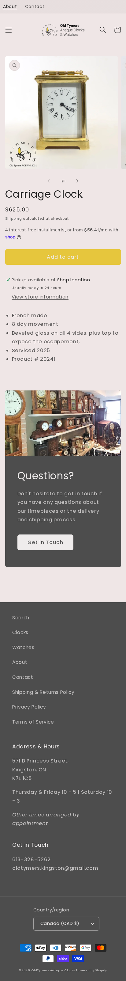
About (19, 662)
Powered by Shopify (91, 970)
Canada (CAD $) (59, 923)
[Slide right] (77, 181)
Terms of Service (33, 722)
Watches (23, 647)
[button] (8, 29)
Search (20, 617)
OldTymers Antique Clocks (53, 970)
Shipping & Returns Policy (43, 692)
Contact (22, 677)
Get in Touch (45, 542)
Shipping (13, 218)
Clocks (20, 632)
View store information (40, 297)
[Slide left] (49, 181)
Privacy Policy (29, 707)
